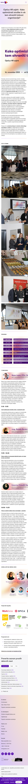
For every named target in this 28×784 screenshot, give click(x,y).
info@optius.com (5, 748)
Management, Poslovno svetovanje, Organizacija (11, 686)
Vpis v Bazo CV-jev (5, 704)
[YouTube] (12, 754)
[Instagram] (9, 754)
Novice (2, 734)
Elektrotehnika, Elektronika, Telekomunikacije (10, 684)
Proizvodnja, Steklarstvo (6, 670)
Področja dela (5, 666)
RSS (2, 776)
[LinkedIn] (2, 754)
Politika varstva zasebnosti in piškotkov (9, 774)
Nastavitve (12, 782)
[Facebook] (6, 754)
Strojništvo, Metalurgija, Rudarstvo (8, 680)
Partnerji (3, 728)
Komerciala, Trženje (5, 688)
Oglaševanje (4, 716)
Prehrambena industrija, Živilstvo (8, 678)
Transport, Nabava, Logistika (7, 676)
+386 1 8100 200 (5, 746)
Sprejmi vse (18, 782)
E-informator (4, 702)
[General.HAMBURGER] (26, 3)
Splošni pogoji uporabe (5, 771)
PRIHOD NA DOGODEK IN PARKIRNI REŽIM (11, 651)
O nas (2, 726)
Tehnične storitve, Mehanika (7, 672)
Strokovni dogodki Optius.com (8, 714)
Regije (11, 666)
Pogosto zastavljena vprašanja (8, 707)
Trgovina (3, 674)
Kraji (16, 666)
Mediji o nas (4, 731)
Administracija (4, 682)
